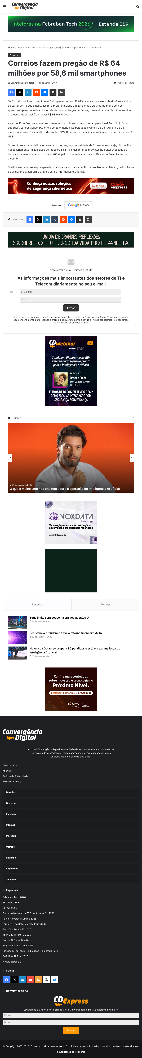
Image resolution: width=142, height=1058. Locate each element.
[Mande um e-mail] (33, 82)
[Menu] (4, 8)
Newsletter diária (12, 781)
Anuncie (7, 770)
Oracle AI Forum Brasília (16, 940)
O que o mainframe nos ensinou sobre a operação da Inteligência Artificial (65, 489)
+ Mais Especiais (12, 961)
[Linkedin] (28, 92)
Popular (105, 604)
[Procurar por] (137, 8)
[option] (71, 458)
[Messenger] (44, 92)
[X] (19, 92)
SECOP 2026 (10, 908)
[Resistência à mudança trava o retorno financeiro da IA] (17, 637)
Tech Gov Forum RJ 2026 (17, 934)
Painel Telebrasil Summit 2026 (19, 918)
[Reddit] (36, 92)
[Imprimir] (61, 92)
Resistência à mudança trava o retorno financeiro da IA (66, 633)
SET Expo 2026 (11, 902)
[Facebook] (11, 92)
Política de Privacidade (15, 776)
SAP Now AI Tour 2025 (15, 956)
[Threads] (46, 979)
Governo (23, 47)
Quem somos (10, 765)
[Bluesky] (54, 979)
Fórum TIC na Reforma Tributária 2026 (24, 924)
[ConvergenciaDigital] (25, 6)
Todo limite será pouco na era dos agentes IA (59, 617)
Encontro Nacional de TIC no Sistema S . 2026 (29, 913)
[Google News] (78, 205)
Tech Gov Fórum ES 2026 (17, 929)
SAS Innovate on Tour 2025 (18, 945)
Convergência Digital (21, 82)
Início (13, 47)
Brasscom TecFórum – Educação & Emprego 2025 (30, 950)
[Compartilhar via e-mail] (53, 92)
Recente (37, 604)
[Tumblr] (54, 219)
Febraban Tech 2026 (14, 897)
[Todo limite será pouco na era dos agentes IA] (17, 622)
